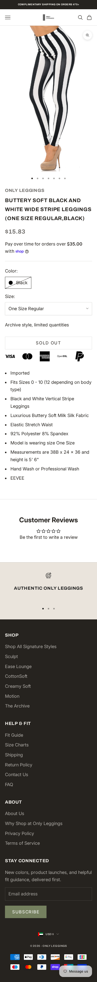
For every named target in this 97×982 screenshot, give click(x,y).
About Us (14, 813)
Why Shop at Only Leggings (33, 823)
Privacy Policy (19, 833)
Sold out (48, 342)
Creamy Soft (18, 686)
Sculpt (11, 656)
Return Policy (18, 764)
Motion (12, 696)
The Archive (17, 705)
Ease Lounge (18, 666)
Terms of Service (22, 843)
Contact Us (16, 774)
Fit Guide (14, 735)
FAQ (9, 784)
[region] (48, 586)
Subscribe (25, 911)
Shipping (14, 754)
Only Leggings (24, 190)
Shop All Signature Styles (30, 646)
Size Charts (17, 744)
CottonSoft (16, 676)
